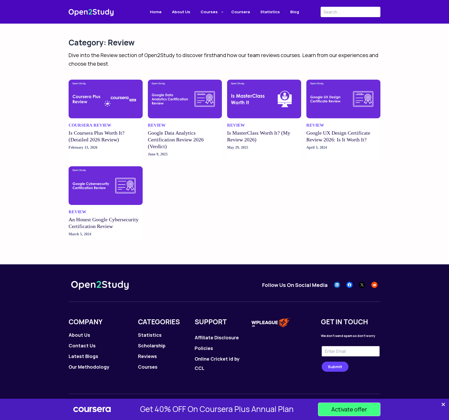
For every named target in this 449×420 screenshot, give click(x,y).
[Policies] (204, 348)
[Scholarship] (152, 345)
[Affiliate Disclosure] (217, 337)
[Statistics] (150, 335)
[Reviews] (147, 356)
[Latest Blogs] (83, 356)
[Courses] (147, 366)
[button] (349, 409)
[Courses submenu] (222, 12)
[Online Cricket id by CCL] (218, 363)
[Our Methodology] (89, 366)
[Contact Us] (82, 345)
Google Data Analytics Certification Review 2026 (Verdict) (176, 139)
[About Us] (79, 335)
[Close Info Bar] (443, 405)
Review (102, 125)
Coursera (81, 125)
